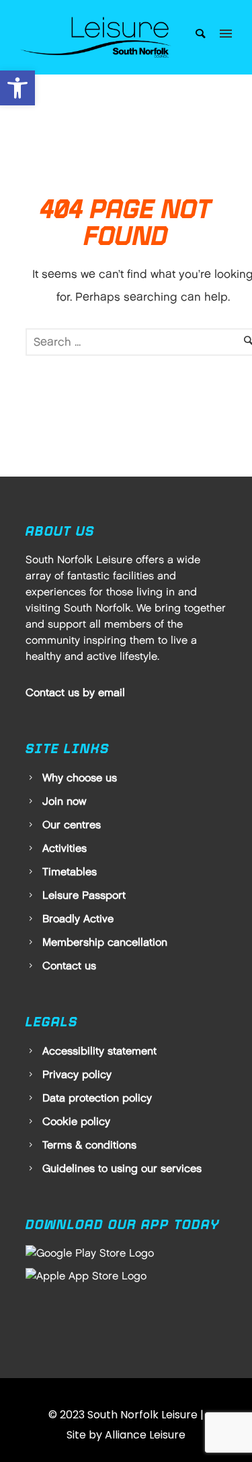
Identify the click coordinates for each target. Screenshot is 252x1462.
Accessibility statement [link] (99, 1050)
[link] (17, 87)
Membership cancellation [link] (104, 942)
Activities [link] (64, 848)
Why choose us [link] (79, 777)
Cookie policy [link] (76, 1121)
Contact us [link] (69, 965)
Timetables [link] (69, 871)
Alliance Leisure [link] (145, 1435)
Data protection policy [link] (97, 1097)
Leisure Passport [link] (84, 895)
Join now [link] (64, 801)
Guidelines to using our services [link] (122, 1168)
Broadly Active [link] (78, 918)
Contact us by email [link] (75, 692)
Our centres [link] (71, 824)
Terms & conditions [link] (89, 1144)
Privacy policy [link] (77, 1074)
